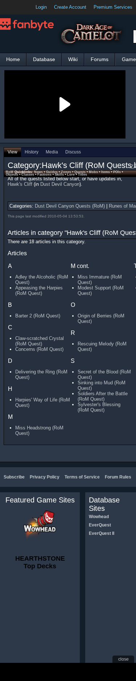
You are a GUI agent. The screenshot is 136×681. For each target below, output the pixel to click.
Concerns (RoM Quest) (39, 349)
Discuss (73, 152)
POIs (117, 172)
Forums (99, 59)
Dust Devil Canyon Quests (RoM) (70, 206)
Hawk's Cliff (20, 184)
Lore (71, 174)
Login (41, 7)
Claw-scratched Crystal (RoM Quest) (39, 341)
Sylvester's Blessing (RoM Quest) (99, 407)
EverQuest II (101, 533)
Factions (44, 174)
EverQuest (100, 525)
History (31, 152)
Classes (27, 174)
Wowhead (99, 516)
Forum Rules (118, 477)
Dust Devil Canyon (59, 184)
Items (105, 172)
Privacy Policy (44, 477)
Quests (80, 172)
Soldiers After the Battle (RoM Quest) (103, 396)
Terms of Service (82, 477)
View (12, 152)
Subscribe (14, 477)
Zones (66, 172)
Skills (59, 174)
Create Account (70, 7)
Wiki (73, 59)
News (38, 172)
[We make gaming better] (23, 7)
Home (13, 59)
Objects (12, 174)
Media (52, 152)
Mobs (93, 172)
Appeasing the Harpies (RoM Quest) (39, 290)
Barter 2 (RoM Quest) (37, 316)
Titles (82, 174)
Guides (52, 172)
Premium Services (113, 7)
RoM (9, 172)
